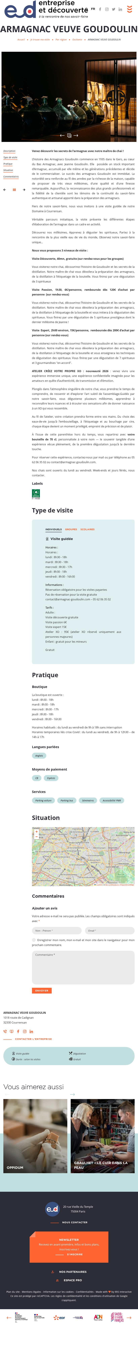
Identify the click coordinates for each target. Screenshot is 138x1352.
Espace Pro (73, 1280)
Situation (8, 170)
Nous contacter (75, 1222)
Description (9, 151)
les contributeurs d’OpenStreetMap (119, 884)
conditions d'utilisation (103, 1296)
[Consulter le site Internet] (11, 1031)
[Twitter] (113, 9)
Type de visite (10, 157)
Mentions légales (31, 1291)
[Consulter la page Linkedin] (31, 1031)
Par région (61, 39)
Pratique (7, 163)
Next (75, 135)
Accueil (21, 39)
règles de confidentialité (68, 1296)
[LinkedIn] (120, 9)
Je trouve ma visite (40, 39)
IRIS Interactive (123, 1291)
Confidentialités (85, 1291)
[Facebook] (100, 9)
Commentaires (11, 176)
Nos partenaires (73, 1271)
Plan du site (13, 1291)
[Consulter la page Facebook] (18, 1031)
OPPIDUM (15, 1167)
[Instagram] (107, 9)
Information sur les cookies (58, 1291)
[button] (36, 831)
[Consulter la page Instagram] (24, 1031)
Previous (9, 1317)
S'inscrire (75, 1254)
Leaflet (99, 884)
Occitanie (77, 39)
